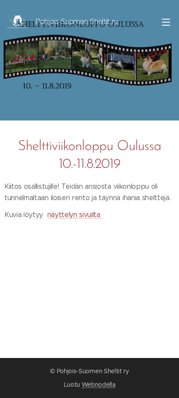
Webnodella (99, 384)
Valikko (166, 21)
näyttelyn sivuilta (75, 215)
